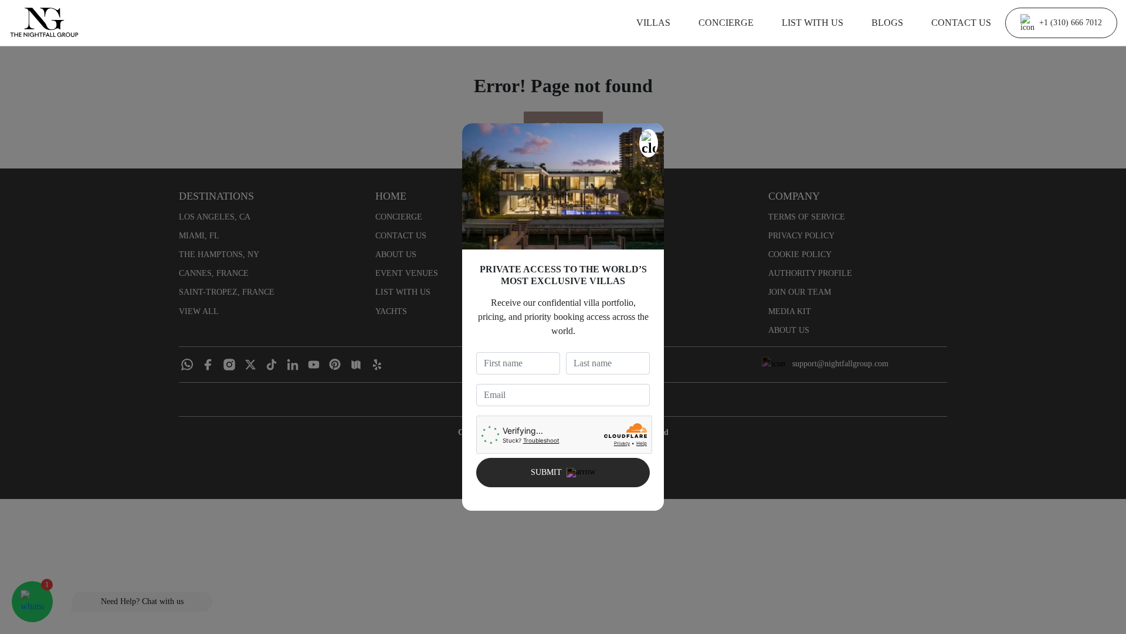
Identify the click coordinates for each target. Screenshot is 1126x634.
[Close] (648, 143)
